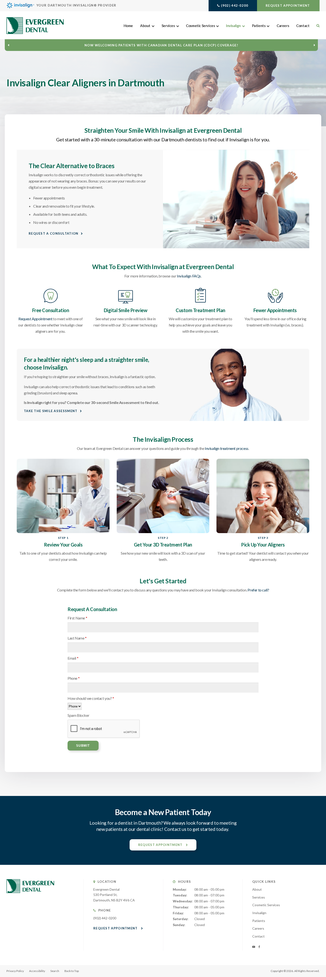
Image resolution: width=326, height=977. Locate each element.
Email (73, 658)
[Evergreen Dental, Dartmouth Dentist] (30, 898)
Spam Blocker (78, 715)
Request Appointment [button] (288, 5)
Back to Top (71, 971)
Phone (73, 678)
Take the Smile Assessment (51, 411)
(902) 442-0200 (234, 5)
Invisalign (233, 25)
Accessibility (37, 971)
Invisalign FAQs (189, 276)
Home (128, 25)
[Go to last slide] (8, 45)
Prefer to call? (258, 590)
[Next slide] (314, 45)
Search (54, 971)
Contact (302, 25)
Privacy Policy (15, 971)
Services (168, 25)
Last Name (77, 638)
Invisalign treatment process (226, 448)
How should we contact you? (91, 698)
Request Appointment (35, 318)
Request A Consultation (54, 233)
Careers (283, 25)
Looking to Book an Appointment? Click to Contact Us (161, 45)
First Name (77, 618)
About (145, 25)
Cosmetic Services (200, 25)
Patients (259, 25)
